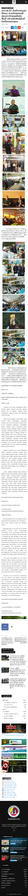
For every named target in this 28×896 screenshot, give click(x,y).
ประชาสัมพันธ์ (8, 5)
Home (2, 5)
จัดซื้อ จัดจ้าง (5, 700)
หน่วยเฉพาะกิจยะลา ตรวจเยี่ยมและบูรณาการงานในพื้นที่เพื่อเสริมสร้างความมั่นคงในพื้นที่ (20, 640)
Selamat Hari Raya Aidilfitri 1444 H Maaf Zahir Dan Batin (18, 841)
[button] (26, 2)
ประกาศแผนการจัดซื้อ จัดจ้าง (10, 707)
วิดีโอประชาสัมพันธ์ (8, 718)
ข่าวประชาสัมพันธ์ (15, 5)
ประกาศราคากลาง (8, 704)
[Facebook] (14, 830)
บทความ (4, 709)
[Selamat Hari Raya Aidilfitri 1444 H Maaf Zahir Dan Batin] (5, 842)
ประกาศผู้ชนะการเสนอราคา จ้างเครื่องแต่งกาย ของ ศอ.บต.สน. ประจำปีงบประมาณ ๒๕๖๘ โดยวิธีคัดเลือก (7, 641)
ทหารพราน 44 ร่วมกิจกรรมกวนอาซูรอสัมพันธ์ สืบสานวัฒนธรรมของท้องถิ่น (18, 849)
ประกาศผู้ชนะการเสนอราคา (10, 702)
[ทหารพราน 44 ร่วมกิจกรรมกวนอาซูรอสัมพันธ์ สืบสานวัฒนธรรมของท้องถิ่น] (5, 849)
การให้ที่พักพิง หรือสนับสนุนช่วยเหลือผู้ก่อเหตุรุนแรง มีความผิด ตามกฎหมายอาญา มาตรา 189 (18, 857)
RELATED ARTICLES (7, 649)
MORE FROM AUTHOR (8, 652)
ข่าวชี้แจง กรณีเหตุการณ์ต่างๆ (11, 714)
